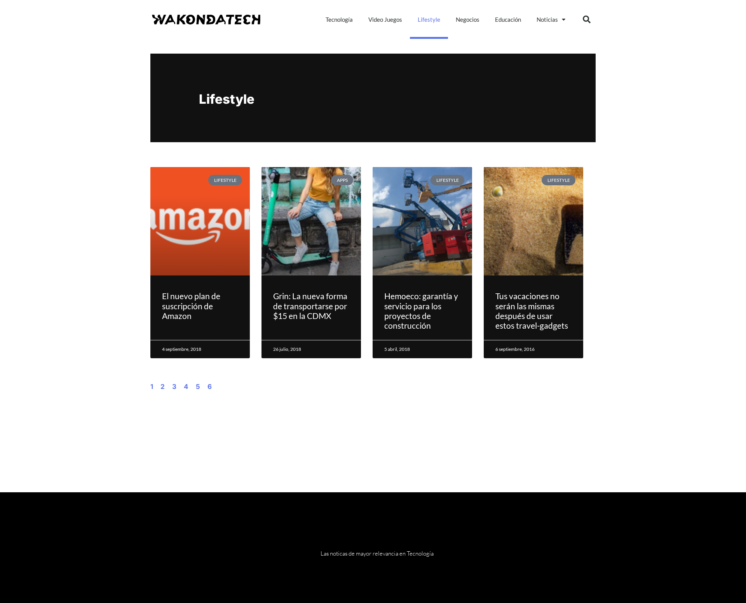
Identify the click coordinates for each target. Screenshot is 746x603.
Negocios (467, 19)
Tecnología (339, 19)
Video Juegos (385, 19)
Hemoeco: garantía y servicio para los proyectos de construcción (421, 310)
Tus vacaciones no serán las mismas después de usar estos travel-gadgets (531, 310)
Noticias (547, 19)
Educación (508, 19)
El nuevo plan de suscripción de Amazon (191, 305)
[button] (586, 19)
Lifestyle (429, 19)
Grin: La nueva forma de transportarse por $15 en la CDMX (310, 305)
